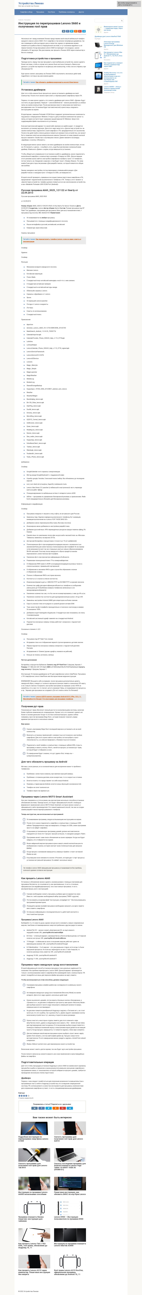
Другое (81, 12)
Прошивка (40, 12)
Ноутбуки (51, 12)
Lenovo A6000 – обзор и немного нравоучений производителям (112, 88)
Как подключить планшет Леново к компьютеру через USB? (113, 64)
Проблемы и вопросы (67, 12)
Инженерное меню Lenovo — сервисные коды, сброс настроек (113, 28)
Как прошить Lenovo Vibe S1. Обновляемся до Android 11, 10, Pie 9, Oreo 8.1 (113, 54)
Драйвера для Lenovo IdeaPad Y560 (108, 36)
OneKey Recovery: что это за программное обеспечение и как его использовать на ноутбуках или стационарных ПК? (113, 77)
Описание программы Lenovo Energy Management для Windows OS (113, 44)
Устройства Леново (31, 3)
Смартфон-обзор (26, 12)
